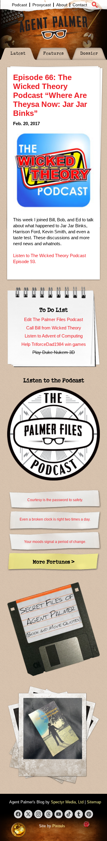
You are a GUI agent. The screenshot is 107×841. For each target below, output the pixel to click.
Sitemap (94, 802)
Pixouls (58, 826)
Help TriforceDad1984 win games (53, 344)
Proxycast (41, 5)
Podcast (19, 5)
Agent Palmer (53, 27)
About (61, 5)
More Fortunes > (54, 561)
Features (53, 53)
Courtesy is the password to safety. (55, 500)
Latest (18, 53)
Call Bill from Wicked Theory (53, 327)
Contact (80, 5)
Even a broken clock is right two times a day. (55, 519)
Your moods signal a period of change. (55, 542)
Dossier (89, 53)
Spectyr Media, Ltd (67, 802)
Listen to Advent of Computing (54, 335)
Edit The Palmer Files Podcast (53, 319)
